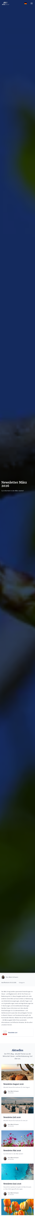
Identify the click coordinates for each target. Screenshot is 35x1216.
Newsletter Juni (10, 1033)
